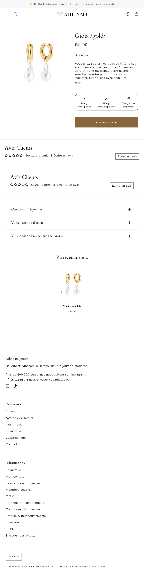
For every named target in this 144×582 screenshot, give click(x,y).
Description (82, 55)
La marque (13, 431)
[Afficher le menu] (8, 14)
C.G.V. (10, 496)
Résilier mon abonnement (24, 483)
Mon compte (15, 476)
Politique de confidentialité (25, 502)
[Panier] (136, 14)
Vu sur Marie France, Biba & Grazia (37, 236)
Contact (11, 444)
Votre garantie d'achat (27, 222)
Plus (78, 83)
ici (68, 379)
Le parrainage (16, 437)
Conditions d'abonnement (24, 509)
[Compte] (128, 14)
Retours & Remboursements (26, 516)
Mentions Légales (19, 489)
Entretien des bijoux (20, 535)
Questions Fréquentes (26, 209)
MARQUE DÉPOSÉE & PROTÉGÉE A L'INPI (81, 566)
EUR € (12, 556)
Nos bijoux (75, 4)
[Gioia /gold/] (72, 283)
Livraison (12, 522)
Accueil (11, 411)
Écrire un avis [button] (127, 156)
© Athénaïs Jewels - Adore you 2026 (29, 566)
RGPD (10, 529)
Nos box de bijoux (19, 418)
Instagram (78, 374)
